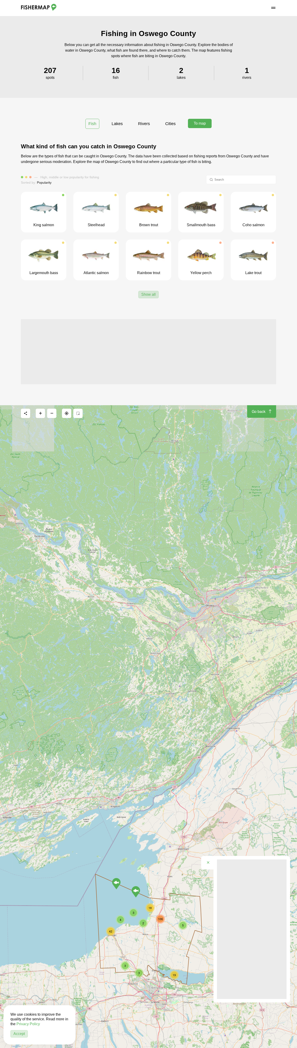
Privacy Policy (28, 1024)
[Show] (116, 883)
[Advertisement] (148, 351)
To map (200, 123)
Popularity (44, 182)
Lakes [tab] (117, 123)
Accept (19, 1034)
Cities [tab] (170, 123)
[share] (25, 413)
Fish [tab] (92, 123)
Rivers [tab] (144, 123)
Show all (148, 294)
